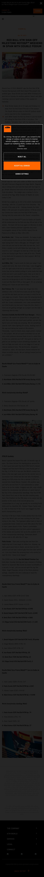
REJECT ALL (22, 156)
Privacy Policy (20, 148)
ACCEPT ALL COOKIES (22, 165)
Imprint (25, 148)
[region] (22, 152)
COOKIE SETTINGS (22, 174)
